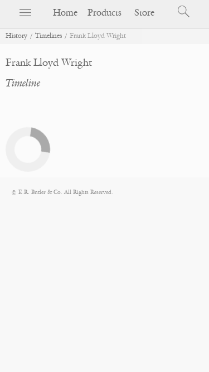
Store (144, 12)
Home (65, 12)
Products (104, 12)
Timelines (48, 36)
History (16, 36)
